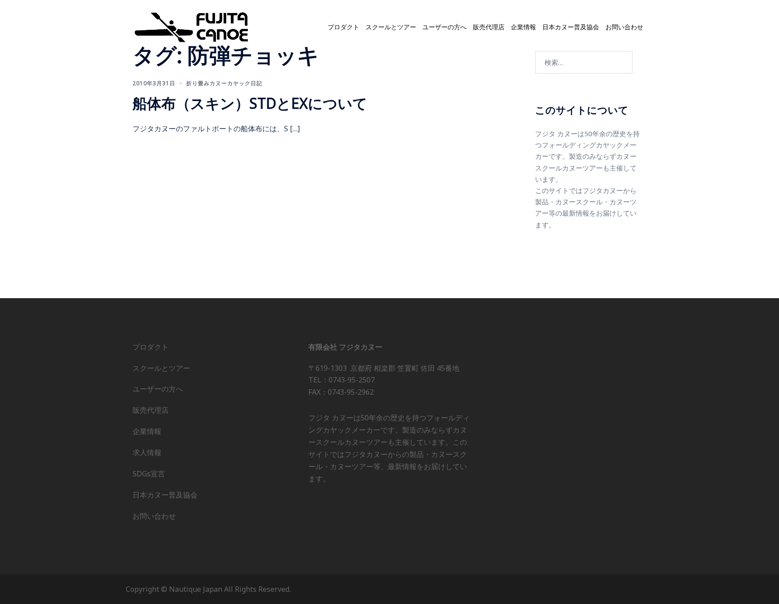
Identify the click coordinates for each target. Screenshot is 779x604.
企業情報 (523, 27)
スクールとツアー (391, 27)
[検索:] (583, 62)
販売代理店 (488, 27)
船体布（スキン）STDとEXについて (250, 103)
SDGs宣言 (149, 474)
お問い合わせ (624, 27)
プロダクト (343, 27)
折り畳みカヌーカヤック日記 (224, 83)
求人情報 (147, 452)
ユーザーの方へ (444, 27)
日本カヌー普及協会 (570, 27)
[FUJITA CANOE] (192, 26)
